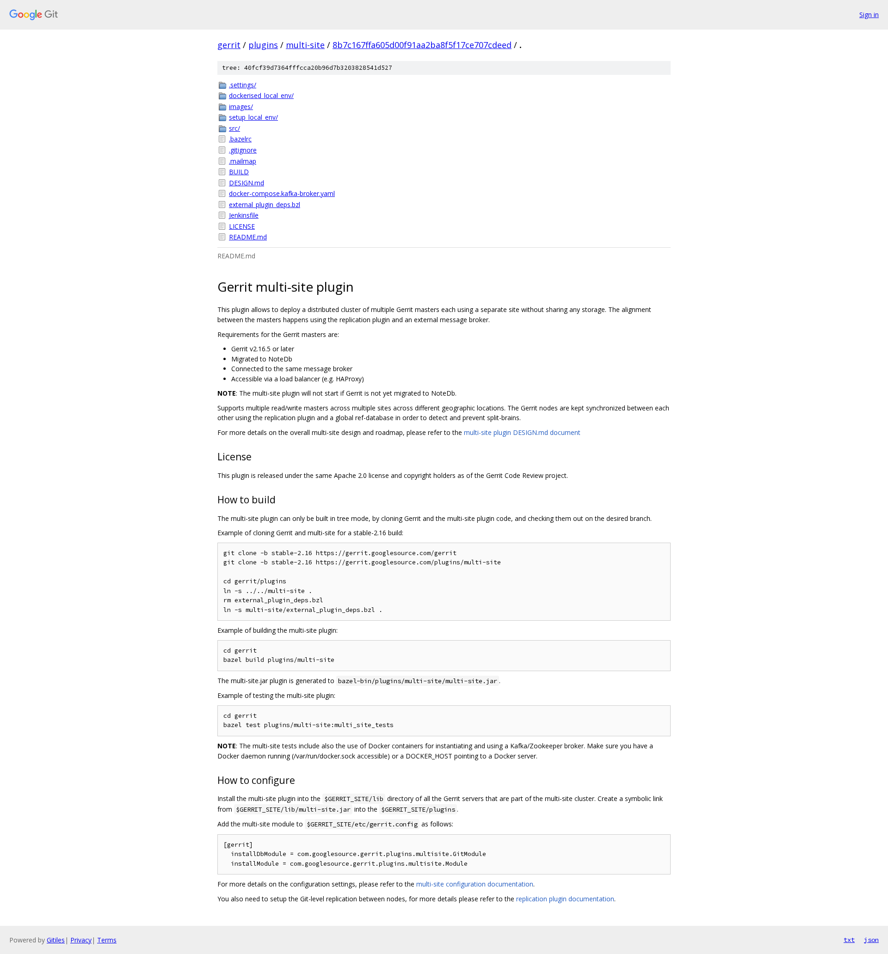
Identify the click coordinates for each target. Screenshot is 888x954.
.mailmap (242, 161)
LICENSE (242, 226)
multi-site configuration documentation (474, 884)
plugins (263, 44)
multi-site (305, 44)
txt (849, 940)
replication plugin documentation (565, 898)
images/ (241, 106)
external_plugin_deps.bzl (264, 204)
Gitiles (56, 940)
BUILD (239, 171)
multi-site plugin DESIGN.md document (522, 432)
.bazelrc (240, 139)
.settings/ (242, 84)
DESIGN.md (246, 182)
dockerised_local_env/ (261, 95)
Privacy (81, 940)
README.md (248, 236)
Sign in (869, 14)
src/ (234, 128)
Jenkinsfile (244, 215)
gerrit (228, 44)
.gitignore (243, 150)
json (871, 940)
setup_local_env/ (253, 117)
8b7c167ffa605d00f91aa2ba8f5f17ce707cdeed (422, 44)
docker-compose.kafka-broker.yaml (282, 193)
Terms (107, 940)
